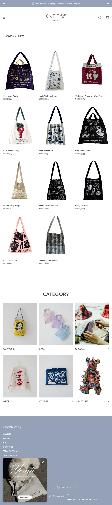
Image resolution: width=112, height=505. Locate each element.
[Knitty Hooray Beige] (20, 180)
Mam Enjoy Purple (10, 96)
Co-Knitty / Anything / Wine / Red (89, 96)
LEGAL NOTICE (10, 455)
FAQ (5, 442)
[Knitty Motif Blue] (56, 126)
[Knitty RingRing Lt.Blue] (56, 235)
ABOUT (6, 438)
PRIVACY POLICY (11, 451)
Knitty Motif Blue (46, 150)
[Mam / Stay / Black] (92, 126)
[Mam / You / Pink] (20, 235)
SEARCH (7, 434)
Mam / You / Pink (10, 260)
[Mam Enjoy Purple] (20, 71)
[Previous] (4, 3)
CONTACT (8, 447)
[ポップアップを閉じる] (43, 461)
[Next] (108, 3)
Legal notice (73, 499)
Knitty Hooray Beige (11, 205)
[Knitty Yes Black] (92, 180)
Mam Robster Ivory (11, 150)
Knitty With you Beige (48, 96)
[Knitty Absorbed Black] (56, 180)
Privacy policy (89, 499)
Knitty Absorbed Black (48, 205)
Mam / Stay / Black (83, 150)
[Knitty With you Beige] (56, 71)
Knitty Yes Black (82, 205)
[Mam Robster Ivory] (20, 126)
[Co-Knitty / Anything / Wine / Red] (92, 71)
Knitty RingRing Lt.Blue (48, 260)
